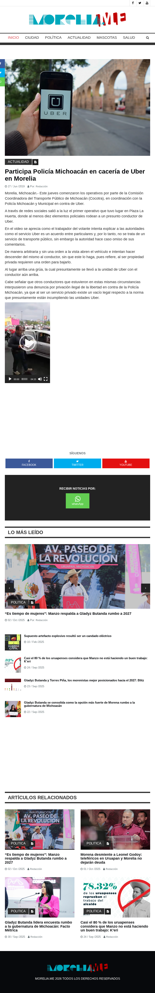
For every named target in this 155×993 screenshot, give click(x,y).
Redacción (42, 186)
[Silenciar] (40, 379)
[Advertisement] (77, 411)
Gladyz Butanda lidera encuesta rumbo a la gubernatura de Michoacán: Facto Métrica (38, 926)
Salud (129, 38)
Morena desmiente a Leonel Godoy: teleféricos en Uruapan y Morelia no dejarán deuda (111, 859)
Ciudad (32, 38)
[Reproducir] (10, 379)
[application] (27, 342)
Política (53, 38)
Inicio (13, 38)
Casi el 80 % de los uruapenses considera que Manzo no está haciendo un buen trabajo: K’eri (86, 659)
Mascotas (107, 38)
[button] (27, 343)
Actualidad (79, 38)
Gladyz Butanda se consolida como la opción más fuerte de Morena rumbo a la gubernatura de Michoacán (79, 704)
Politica (18, 602)
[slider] (24, 379)
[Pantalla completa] (46, 379)
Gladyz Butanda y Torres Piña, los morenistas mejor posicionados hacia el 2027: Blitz (84, 680)
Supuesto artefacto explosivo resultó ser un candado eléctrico (67, 636)
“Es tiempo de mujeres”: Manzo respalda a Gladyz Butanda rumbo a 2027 (68, 614)
